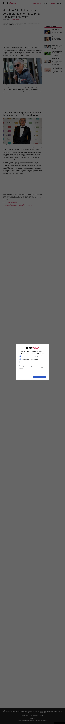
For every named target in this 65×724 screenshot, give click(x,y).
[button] (32, 362)
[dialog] (32, 362)
